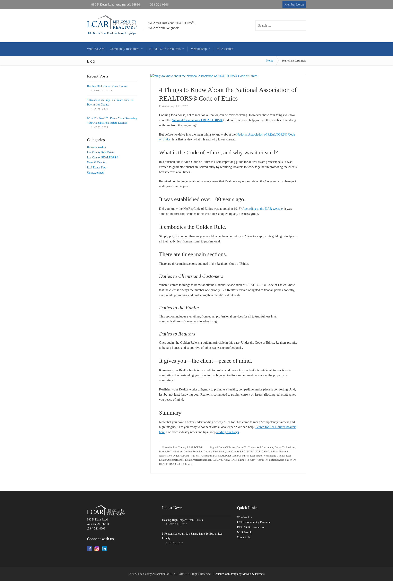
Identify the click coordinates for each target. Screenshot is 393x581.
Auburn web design (226, 573)
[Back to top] (380, 568)
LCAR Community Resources (254, 522)
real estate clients (274, 455)
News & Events (96, 162)
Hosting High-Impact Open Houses (107, 86)
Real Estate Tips (96, 167)
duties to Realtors (284, 447)
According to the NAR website (262, 208)
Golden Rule (191, 451)
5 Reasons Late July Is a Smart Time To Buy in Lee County (110, 102)
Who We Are (244, 517)
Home (269, 60)
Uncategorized (95, 172)
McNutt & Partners (253, 573)
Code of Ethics (227, 447)
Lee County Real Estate (212, 451)
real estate (256, 455)
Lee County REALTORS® (187, 447)
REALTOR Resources (250, 527)
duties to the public (170, 451)
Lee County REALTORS (240, 451)
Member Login (294, 4)
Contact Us (243, 537)
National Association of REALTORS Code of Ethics (220, 455)
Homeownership (96, 147)
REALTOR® (215, 459)
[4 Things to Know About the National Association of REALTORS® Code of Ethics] (203, 76)
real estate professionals (193, 459)
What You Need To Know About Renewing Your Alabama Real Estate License (112, 120)
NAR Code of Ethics (266, 451)
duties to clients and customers (255, 447)
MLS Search (244, 532)
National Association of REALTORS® (197, 120)
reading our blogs (227, 432)
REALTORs (230, 459)
